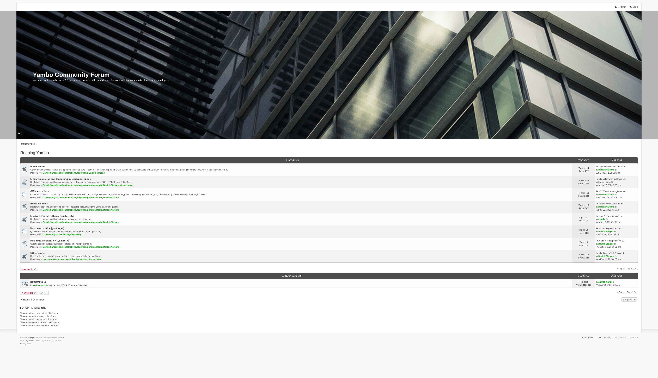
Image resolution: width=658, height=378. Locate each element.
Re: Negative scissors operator (610, 204)
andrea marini (95, 185)
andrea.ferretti (66, 173)
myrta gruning (81, 173)
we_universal (30, 341)
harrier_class (604, 182)
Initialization (37, 166)
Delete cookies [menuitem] (604, 337)
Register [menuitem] (622, 7)
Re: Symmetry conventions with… (611, 167)
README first (38, 282)
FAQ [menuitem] (20, 133)
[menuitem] (23, 343)
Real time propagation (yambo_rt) (50, 240)
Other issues (37, 253)
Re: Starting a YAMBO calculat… (611, 253)
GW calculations (40, 191)
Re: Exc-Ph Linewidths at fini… (610, 216)
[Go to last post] (613, 282)
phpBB (33, 338)
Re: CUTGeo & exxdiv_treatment (611, 191)
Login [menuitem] (635, 7)
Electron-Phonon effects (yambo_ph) (52, 216)
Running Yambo (34, 152)
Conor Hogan (126, 185)
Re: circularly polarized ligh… (609, 228)
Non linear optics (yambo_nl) (47, 228)
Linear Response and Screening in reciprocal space (60, 179)
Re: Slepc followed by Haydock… (611, 179)
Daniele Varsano (97, 173)
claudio (601, 219)
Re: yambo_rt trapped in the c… (610, 241)
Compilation (83, 285)
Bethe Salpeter (38, 203)
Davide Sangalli (50, 173)
